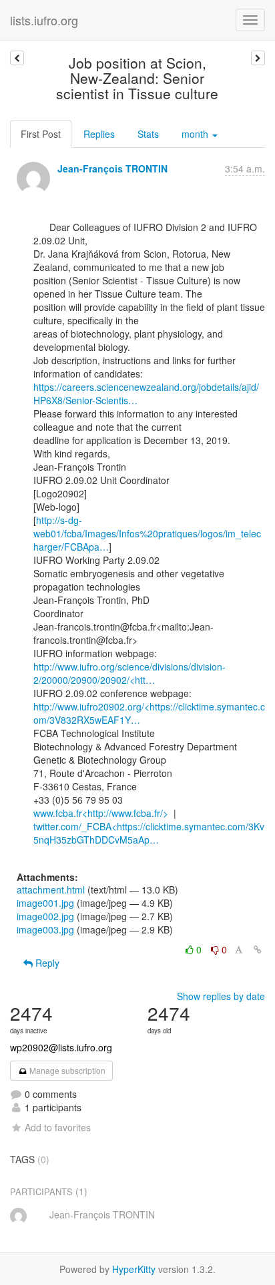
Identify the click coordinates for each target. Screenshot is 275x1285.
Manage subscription (66, 1070)
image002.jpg (45, 916)
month (196, 133)
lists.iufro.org (44, 20)
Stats (148, 133)
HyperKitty (134, 1269)
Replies (99, 133)
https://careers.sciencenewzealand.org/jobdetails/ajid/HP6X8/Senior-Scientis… (146, 393)
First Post (41, 133)
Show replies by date (221, 996)
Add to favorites (58, 1127)
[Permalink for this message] (257, 949)
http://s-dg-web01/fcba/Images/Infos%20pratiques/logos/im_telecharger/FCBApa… (147, 533)
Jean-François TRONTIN (112, 168)
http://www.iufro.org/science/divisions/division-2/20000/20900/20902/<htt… (129, 673)
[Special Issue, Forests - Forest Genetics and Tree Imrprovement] (258, 58)
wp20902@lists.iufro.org (61, 1047)
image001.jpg (45, 902)
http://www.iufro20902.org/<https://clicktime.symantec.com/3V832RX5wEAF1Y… (149, 713)
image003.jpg (45, 929)
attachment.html (51, 889)
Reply (46, 962)
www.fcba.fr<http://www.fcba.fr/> (100, 813)
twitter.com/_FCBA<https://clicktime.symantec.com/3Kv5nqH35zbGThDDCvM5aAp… (148, 833)
